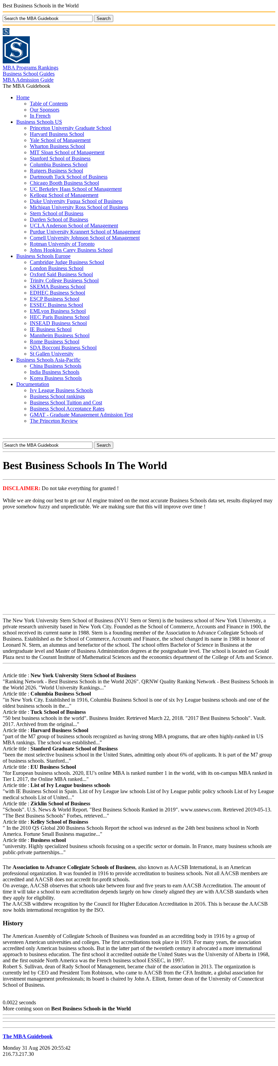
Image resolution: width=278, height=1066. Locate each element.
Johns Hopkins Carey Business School (71, 250)
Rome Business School (54, 341)
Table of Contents (49, 103)
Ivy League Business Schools (61, 390)
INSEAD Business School (58, 323)
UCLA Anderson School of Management (74, 225)
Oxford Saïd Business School (61, 274)
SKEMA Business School (57, 286)
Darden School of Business (59, 219)
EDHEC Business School (57, 293)
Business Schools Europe (43, 256)
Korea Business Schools (56, 378)
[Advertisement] (139, 562)
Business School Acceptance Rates (67, 408)
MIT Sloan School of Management (67, 152)
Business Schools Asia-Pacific (48, 360)
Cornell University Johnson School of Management (85, 238)
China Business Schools (55, 366)
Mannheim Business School (60, 335)
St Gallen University (52, 354)
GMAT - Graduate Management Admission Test (81, 415)
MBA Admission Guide (28, 80)
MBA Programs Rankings (30, 68)
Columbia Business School (58, 164)
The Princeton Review (54, 421)
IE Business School (51, 329)
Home (22, 97)
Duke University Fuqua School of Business (76, 201)
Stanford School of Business (60, 158)
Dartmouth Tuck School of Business (68, 177)
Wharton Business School (57, 146)
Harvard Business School (57, 134)
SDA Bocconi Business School (63, 347)
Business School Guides (29, 74)
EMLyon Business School (58, 311)
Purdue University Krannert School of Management (85, 232)
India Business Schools (54, 372)
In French (40, 116)
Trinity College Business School (64, 280)
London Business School (56, 268)
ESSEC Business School (56, 305)
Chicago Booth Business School (64, 183)
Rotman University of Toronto (62, 244)
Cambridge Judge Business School (67, 262)
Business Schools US (39, 122)
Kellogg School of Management (64, 195)
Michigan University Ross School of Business (79, 207)
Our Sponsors (44, 110)
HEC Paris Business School (60, 317)
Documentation (32, 384)
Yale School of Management (60, 140)
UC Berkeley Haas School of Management (76, 189)
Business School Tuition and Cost (66, 402)
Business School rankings (57, 396)
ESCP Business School (54, 299)
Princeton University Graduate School (70, 128)
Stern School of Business (56, 213)
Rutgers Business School (56, 171)
